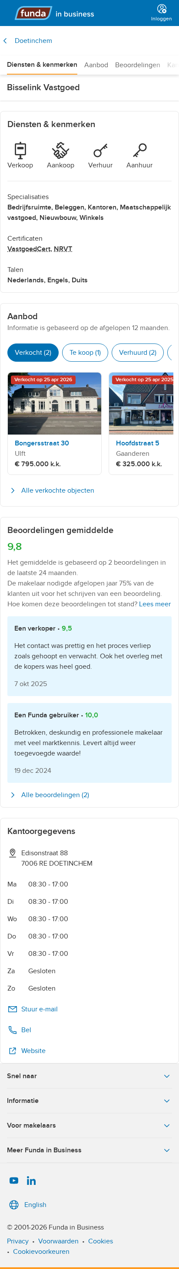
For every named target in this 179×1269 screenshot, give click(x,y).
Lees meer (155, 604)
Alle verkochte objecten (57, 490)
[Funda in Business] (77, 13)
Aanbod (96, 65)
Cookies (100, 1241)
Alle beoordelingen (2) (55, 795)
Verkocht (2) (33, 352)
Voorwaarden (58, 1241)
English (35, 1204)
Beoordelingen (137, 65)
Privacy (18, 1241)
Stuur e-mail (39, 1009)
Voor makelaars (31, 1125)
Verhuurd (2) (137, 352)
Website (33, 1051)
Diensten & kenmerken (42, 64)
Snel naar (22, 1076)
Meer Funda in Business (44, 1150)
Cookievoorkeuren (41, 1251)
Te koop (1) (85, 352)
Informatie (23, 1100)
